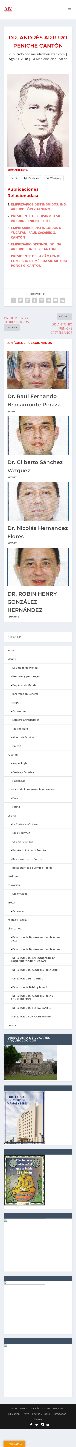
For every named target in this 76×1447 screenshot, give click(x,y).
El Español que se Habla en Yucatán (34, 789)
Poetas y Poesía (17, 919)
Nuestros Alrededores (25, 719)
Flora (15, 798)
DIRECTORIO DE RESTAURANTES (31, 1007)
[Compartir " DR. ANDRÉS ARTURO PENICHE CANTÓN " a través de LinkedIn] (48, 300)
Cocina (11, 815)
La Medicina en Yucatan (49, 59)
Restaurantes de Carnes (27, 859)
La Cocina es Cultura (25, 824)
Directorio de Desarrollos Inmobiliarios (36, 949)
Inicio (10, 650)
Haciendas (18, 780)
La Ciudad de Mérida (25, 667)
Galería (16, 746)
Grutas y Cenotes (23, 772)
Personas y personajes (26, 676)
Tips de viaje (20, 728)
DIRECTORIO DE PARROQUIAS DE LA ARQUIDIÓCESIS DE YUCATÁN (33, 959)
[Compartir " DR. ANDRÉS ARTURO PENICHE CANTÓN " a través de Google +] (27, 300)
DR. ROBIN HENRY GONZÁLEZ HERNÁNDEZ (32, 602)
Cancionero (19, 911)
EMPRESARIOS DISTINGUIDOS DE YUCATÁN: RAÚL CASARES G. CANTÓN (37, 232)
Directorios (14, 928)
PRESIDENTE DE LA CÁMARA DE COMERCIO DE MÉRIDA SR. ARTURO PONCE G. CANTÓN (39, 261)
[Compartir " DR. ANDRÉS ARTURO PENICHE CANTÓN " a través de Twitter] (20, 300)
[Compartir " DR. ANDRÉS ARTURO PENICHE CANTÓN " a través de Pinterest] (41, 300)
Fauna (16, 806)
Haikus (11, 1025)
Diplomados (19, 893)
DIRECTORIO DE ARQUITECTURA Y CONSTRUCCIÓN (32, 997)
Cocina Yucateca (22, 841)
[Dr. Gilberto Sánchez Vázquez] (38, 435)
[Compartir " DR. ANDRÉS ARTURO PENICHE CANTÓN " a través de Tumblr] (34, 300)
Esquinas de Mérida (24, 685)
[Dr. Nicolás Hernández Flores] (38, 501)
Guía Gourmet (21, 833)
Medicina (13, 876)
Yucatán (12, 754)
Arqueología (19, 763)
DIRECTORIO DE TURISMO (27, 978)
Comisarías (19, 711)
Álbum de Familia (23, 737)
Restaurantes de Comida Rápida (32, 867)
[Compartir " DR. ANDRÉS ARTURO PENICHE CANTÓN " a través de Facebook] (13, 300)
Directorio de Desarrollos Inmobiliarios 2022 (35, 938)
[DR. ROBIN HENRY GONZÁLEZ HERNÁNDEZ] (38, 567)
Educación (13, 885)
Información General (25, 693)
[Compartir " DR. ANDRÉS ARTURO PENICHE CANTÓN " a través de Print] (62, 300)
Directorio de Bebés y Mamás (30, 987)
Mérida (11, 659)
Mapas (16, 702)
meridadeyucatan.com (48, 54)
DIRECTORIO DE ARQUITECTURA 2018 (34, 969)
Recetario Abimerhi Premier (29, 850)
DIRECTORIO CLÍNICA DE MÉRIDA (31, 1016)
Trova (11, 902)
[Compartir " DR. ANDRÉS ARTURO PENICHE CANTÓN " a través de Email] (55, 300)
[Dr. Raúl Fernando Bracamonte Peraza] (38, 370)
